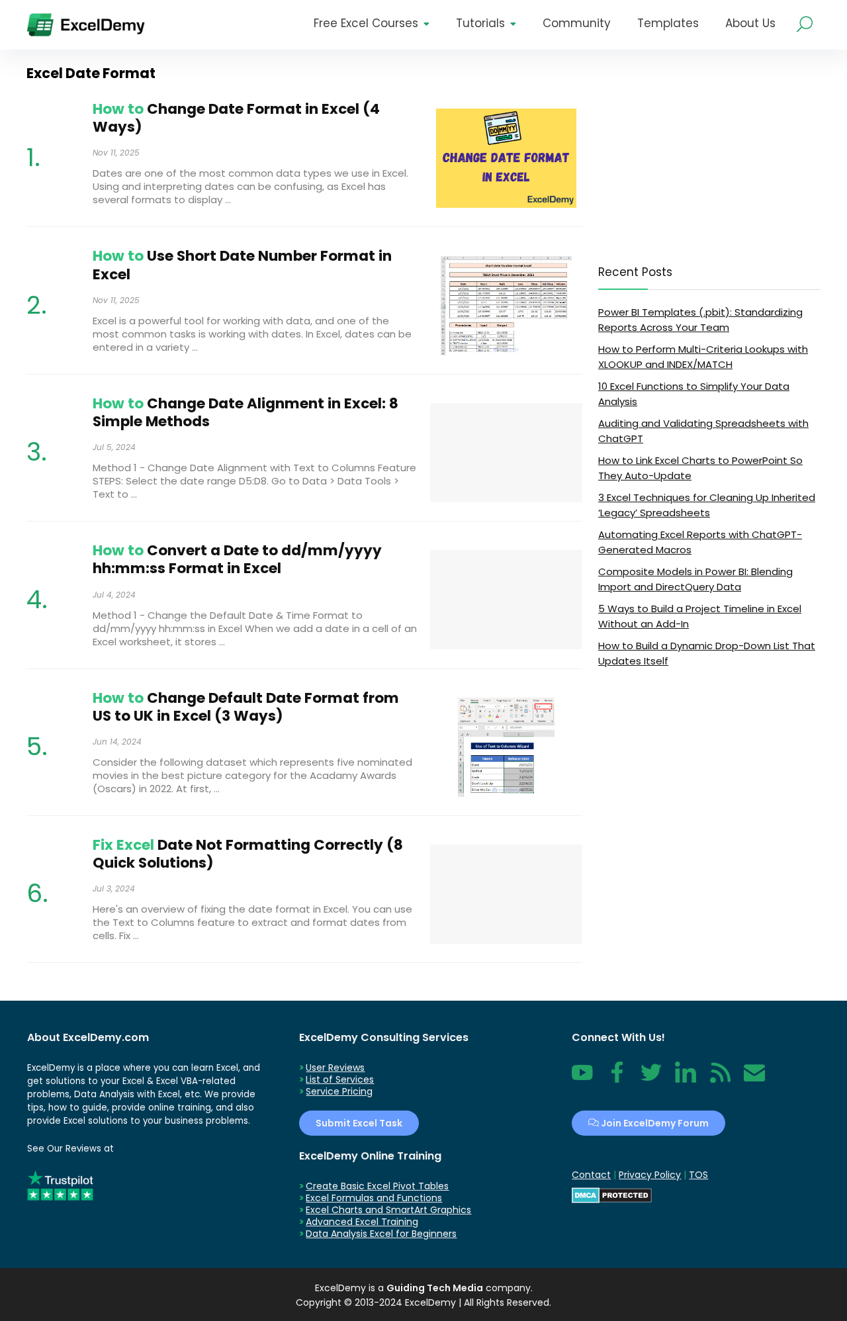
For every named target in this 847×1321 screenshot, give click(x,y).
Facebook (616, 1079)
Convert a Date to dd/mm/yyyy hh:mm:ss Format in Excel (237, 559)
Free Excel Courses (366, 23)
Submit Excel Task (359, 1123)
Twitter (651, 1079)
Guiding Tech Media (434, 1288)
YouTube (582, 1079)
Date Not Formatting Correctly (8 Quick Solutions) (248, 854)
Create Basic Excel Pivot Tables (377, 1186)
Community (577, 23)
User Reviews (335, 1067)
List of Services (340, 1079)
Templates (668, 23)
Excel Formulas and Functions (374, 1198)
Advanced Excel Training (362, 1221)
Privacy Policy (650, 1174)
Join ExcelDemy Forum (654, 1123)
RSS (717, 1079)
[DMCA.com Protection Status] (612, 1193)
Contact (754, 1079)
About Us (750, 23)
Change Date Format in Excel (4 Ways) (236, 118)
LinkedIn (685, 1079)
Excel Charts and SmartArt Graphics (388, 1209)
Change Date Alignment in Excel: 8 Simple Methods (245, 412)
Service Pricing (339, 1091)
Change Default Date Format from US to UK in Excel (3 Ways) (246, 707)
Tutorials (480, 23)
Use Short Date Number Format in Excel (242, 265)
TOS (698, 1174)
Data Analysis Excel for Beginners (381, 1233)
